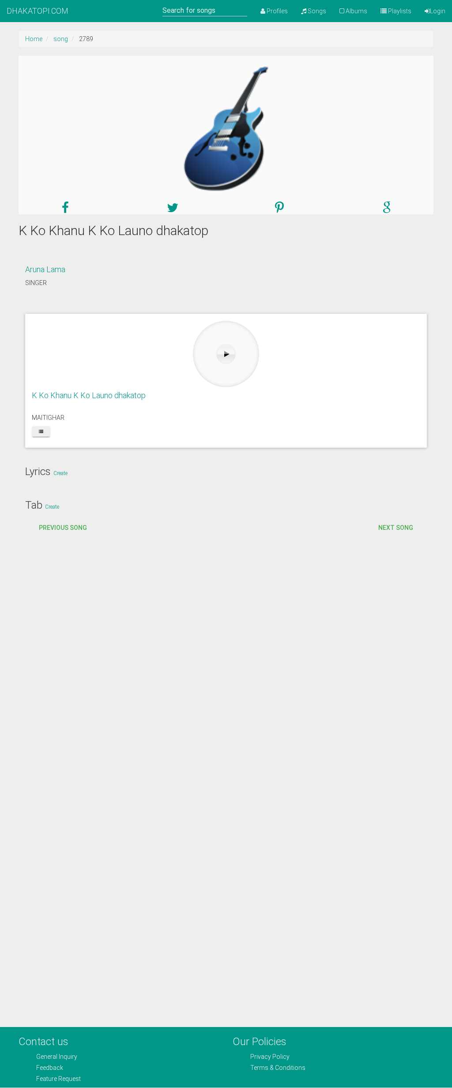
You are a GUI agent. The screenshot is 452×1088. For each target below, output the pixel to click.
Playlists (399, 11)
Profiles (276, 11)
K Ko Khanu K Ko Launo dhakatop (89, 395)
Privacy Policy (270, 1056)
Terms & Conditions (277, 1067)
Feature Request (58, 1078)
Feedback (49, 1067)
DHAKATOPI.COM (37, 10)
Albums (355, 11)
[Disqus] (226, 668)
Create (60, 473)
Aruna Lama (45, 269)
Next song (395, 527)
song (60, 38)
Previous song (63, 527)
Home (33, 38)
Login (437, 11)
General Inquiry (56, 1056)
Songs (316, 11)
